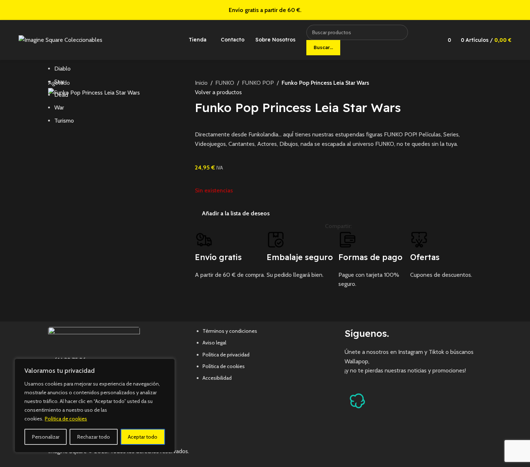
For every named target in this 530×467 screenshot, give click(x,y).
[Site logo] (60, 39)
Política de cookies (66, 418)
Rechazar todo (93, 437)
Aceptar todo (142, 437)
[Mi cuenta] (429, 40)
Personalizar (45, 437)
